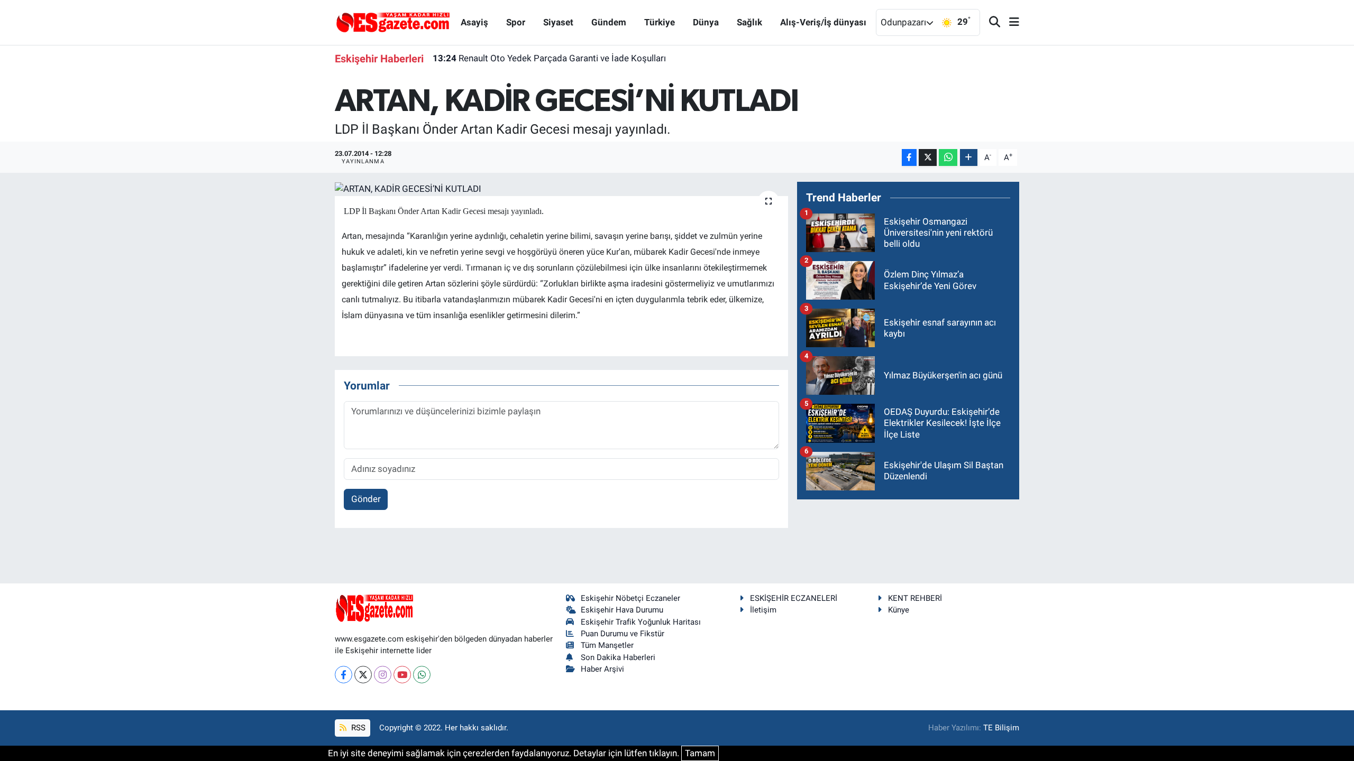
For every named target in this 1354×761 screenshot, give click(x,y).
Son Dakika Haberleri (618, 657)
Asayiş (474, 22)
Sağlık (749, 22)
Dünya (706, 22)
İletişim (763, 610)
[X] (363, 674)
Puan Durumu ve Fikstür (622, 633)
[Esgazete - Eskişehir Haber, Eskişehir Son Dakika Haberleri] (393, 21)
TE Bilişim (1001, 727)
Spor (515, 22)
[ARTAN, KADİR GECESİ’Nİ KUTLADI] (561, 189)
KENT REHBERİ (915, 598)
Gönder (366, 499)
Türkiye (659, 22)
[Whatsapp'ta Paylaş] (948, 157)
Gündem (608, 22)
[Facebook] (343, 674)
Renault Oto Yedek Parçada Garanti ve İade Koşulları (549, 58)
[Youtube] (402, 674)
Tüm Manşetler (607, 645)
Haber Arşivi (602, 669)
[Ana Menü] (1009, 22)
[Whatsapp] (422, 674)
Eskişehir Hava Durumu (622, 610)
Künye (898, 610)
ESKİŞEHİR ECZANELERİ (793, 598)
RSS (357, 727)
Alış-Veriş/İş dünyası (823, 22)
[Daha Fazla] (968, 157)
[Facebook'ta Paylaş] (909, 157)
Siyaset (558, 22)
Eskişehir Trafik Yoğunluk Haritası (641, 622)
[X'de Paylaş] (928, 157)
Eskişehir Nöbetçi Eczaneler (630, 598)
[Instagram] (382, 674)
